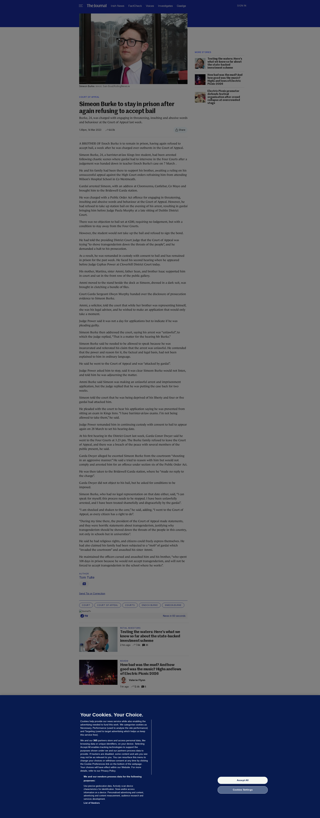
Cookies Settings (243, 790)
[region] (160, 756)
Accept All (242, 780)
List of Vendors (92, 803)
